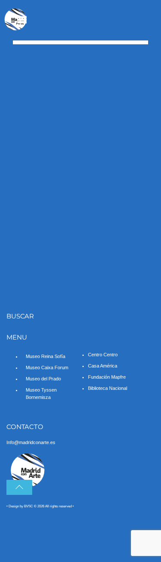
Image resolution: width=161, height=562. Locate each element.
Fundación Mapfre (107, 377)
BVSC (28, 506)
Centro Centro (103, 354)
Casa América (102, 365)
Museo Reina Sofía (45, 356)
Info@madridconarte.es (30, 442)
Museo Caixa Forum (47, 367)
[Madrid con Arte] (16, 29)
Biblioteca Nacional (107, 388)
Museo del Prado (43, 378)
